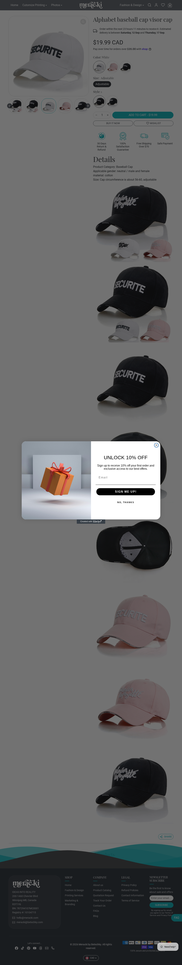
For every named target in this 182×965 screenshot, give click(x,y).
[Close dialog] (156, 445)
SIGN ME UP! (114, 491)
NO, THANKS (114, 502)
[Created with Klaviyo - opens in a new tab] (91, 521)
